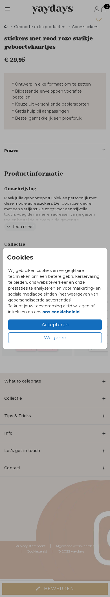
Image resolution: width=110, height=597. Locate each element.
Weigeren (55, 337)
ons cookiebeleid (61, 311)
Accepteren (55, 324)
